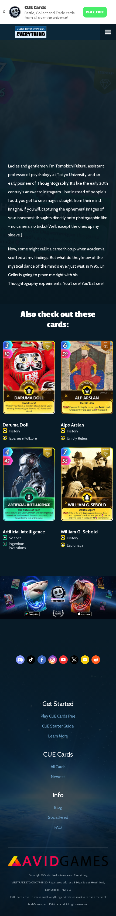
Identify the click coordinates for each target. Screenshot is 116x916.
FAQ (58, 827)
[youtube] (63, 659)
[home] (50, 31)
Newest (58, 776)
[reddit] (95, 659)
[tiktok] (31, 659)
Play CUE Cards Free (58, 716)
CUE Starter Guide (58, 726)
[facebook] (41, 659)
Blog (58, 807)
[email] (85, 659)
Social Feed (58, 817)
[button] (108, 32)
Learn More (58, 736)
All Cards (58, 766)
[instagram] (52, 659)
